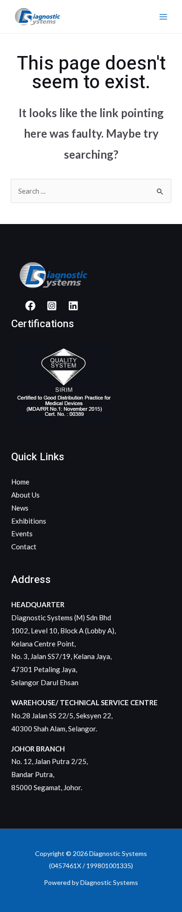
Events (22, 533)
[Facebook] (30, 306)
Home (20, 481)
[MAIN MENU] (163, 16)
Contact (23, 546)
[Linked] (73, 306)
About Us (25, 495)
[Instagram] (52, 306)
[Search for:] (91, 191)
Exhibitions (28, 521)
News (19, 508)
